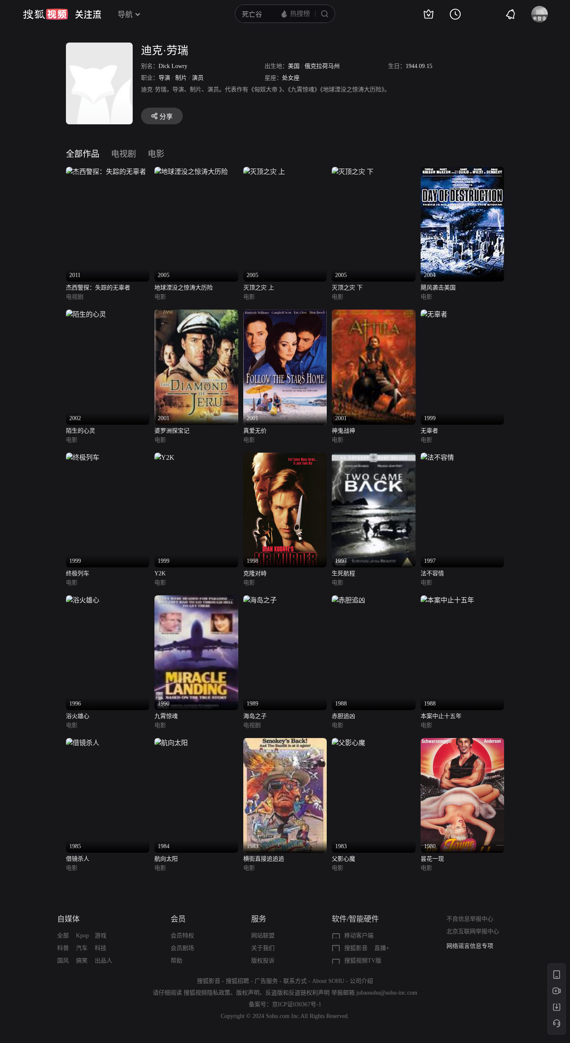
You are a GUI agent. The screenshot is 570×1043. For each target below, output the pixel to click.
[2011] (106, 171)
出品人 (103, 960)
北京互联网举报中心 (472, 931)
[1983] (285, 742)
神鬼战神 (343, 431)
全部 (63, 935)
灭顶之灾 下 (347, 288)
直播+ (381, 948)
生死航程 (343, 573)
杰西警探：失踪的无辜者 (98, 288)
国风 (63, 960)
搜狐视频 (45, 14)
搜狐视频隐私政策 (207, 993)
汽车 (82, 948)
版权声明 (248, 993)
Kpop (82, 935)
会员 (178, 919)
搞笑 (82, 960)
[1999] (434, 314)
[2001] (196, 314)
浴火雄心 (77, 716)
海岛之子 (255, 716)
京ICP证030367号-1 (296, 1004)
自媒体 (68, 919)
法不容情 (432, 573)
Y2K (160, 573)
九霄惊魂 (166, 716)
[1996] (82, 600)
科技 (100, 948)
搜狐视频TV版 (362, 960)
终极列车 (77, 573)
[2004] (462, 171)
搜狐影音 (356, 948)
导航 (125, 14)
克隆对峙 (255, 573)
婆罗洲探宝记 (171, 431)
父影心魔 (343, 859)
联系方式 (295, 981)
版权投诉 (263, 960)
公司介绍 (361, 981)
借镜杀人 (77, 859)
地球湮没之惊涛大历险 (183, 288)
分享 (166, 116)
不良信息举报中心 (469, 919)
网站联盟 (263, 935)
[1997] (373, 457)
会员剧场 (182, 948)
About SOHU (328, 981)
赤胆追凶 (343, 716)
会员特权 (182, 935)
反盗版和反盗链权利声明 (297, 993)
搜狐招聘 (237, 981)
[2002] (86, 314)
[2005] (191, 171)
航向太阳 (166, 859)
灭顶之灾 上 (258, 288)
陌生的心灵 (80, 431)
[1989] (260, 600)
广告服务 (266, 981)
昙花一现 (432, 859)
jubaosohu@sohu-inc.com (386, 993)
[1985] (82, 742)
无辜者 (429, 431)
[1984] (171, 742)
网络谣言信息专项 (469, 946)
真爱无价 (255, 431)
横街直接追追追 (263, 859)
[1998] (285, 457)
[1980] (462, 742)
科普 (63, 948)
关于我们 (263, 948)
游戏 (100, 935)
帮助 (176, 960)
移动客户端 (358, 935)
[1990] (196, 600)
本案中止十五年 (441, 716)
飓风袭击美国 (438, 288)
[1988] (348, 600)
